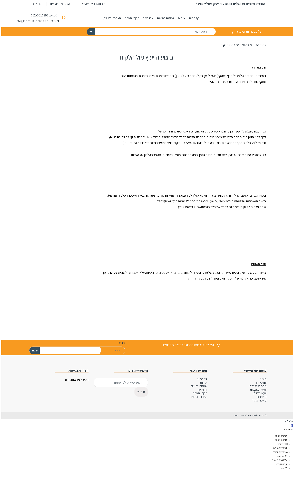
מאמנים (262, 397)
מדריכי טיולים (258, 386)
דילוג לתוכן (288, 421)
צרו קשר (148, 18)
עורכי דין (261, 382)
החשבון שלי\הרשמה (90, 4)
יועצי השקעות (258, 389)
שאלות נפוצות (165, 18)
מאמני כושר (259, 400)
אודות (181, 18)
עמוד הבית (259, 45)
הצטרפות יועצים (60, 4)
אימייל (121, 342)
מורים (263, 379)
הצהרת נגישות (112, 18)
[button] (292, 425)
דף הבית (194, 18)
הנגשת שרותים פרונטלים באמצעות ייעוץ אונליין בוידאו (230, 4)
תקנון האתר (132, 18)
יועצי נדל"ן (260, 393)
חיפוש (141, 392)
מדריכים (37, 4)
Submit (71, 344)
